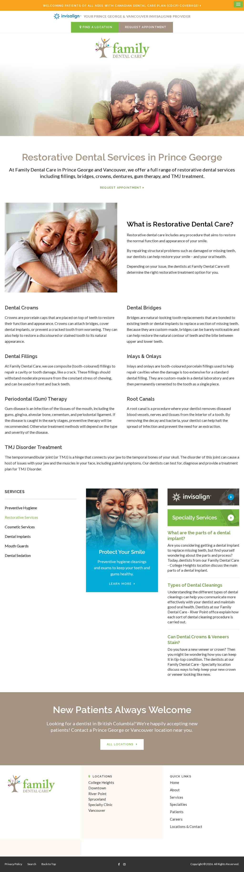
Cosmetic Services (20, 526)
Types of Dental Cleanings (195, 585)
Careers (176, 819)
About (175, 790)
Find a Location (97, 27)
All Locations (120, 744)
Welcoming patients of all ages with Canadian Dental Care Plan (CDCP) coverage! (121, 5)
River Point (97, 793)
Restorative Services (21, 517)
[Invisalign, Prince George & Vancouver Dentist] (203, 496)
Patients (176, 812)
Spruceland (97, 799)
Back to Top (48, 864)
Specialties (178, 804)
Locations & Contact (186, 826)
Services (176, 797)
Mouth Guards (17, 546)
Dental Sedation (18, 555)
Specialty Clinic (100, 804)
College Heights (101, 782)
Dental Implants (18, 536)
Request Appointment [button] (146, 27)
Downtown (97, 788)
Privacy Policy (13, 864)
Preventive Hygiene (21, 507)
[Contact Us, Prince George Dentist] (203, 517)
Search (31, 864)
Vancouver (96, 810)
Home (174, 782)
